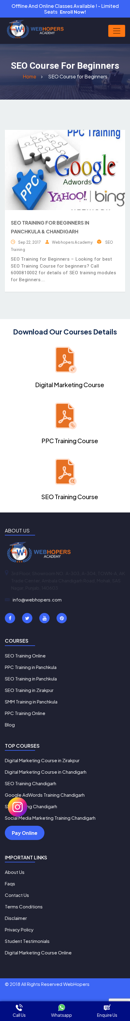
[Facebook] (10, 618)
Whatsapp (61, 1015)
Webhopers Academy (72, 242)
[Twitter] (27, 618)
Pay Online (24, 833)
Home (30, 76)
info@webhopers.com (37, 599)
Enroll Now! (73, 12)
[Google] (44, 618)
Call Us (19, 1015)
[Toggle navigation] (116, 31)
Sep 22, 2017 (29, 242)
